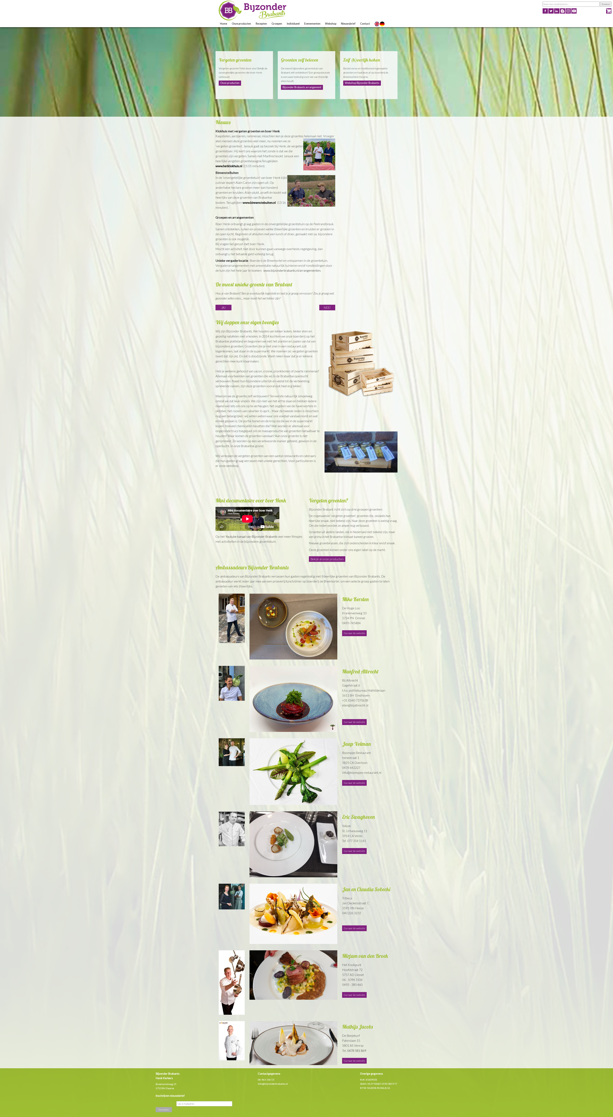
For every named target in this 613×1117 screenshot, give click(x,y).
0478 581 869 (356, 1050)
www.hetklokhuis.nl (229, 166)
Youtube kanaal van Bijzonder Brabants (251, 536)
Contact (365, 23)
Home (223, 23)
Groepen (277, 23)
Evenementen (312, 23)
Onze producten (241, 23)
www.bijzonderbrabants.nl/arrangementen (292, 270)
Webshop (330, 23)
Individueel (293, 23)
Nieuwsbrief (348, 23)
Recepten (261, 23)
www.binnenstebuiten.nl (259, 202)
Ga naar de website (354, 633)
